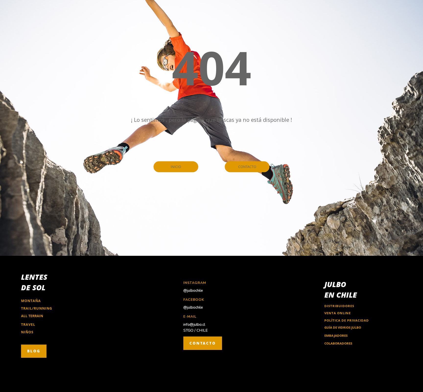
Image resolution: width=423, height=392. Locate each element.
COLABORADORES (338, 343)
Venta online (337, 313)
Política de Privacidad (346, 320)
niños (27, 332)
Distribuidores (339, 306)
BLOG (33, 350)
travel (28, 324)
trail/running (36, 308)
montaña (31, 300)
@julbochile (193, 290)
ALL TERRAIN (32, 316)
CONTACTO (202, 343)
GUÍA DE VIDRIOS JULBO (342, 327)
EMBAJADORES (336, 335)
